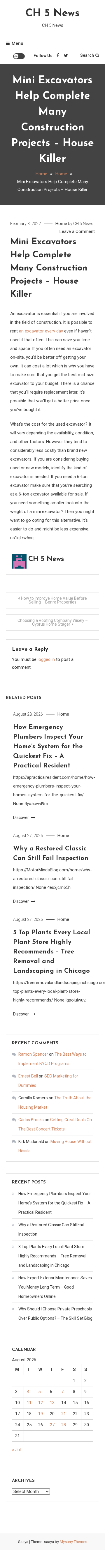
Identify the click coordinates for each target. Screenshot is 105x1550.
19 (40, 1413)
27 (52, 1424)
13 (52, 1402)
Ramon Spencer (33, 1054)
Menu (17, 43)
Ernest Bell (28, 1076)
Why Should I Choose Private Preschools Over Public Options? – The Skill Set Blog (55, 1314)
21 (63, 1413)
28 (63, 1424)
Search (87, 55)
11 (29, 1402)
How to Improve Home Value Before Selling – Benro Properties (54, 600)
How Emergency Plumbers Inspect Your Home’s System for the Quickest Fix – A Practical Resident (48, 746)
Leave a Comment (77, 231)
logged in (46, 659)
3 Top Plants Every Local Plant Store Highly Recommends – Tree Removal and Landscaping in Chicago (51, 951)
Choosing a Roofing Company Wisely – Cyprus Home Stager (53, 622)
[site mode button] (19, 56)
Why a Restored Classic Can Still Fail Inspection (51, 1229)
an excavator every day (41, 331)
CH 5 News (52, 13)
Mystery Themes (73, 1542)
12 (40, 1402)
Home (61, 223)
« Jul (16, 1449)
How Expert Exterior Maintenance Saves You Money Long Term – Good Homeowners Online (55, 1287)
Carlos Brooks (31, 1119)
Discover (21, 817)
